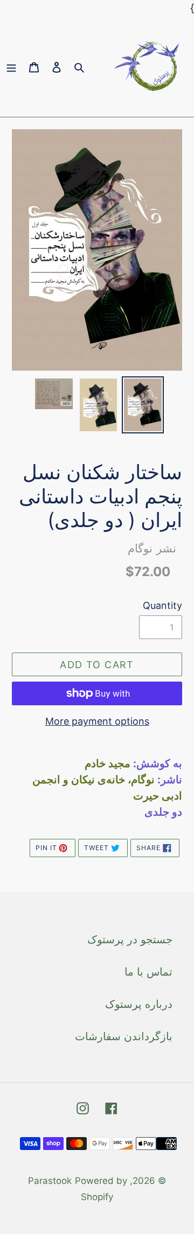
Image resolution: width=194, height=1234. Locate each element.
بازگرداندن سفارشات (123, 1036)
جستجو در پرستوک (129, 939)
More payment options (97, 721)
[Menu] (11, 66)
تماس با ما (148, 971)
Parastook (50, 1180)
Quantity (162, 605)
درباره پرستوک (138, 1004)
